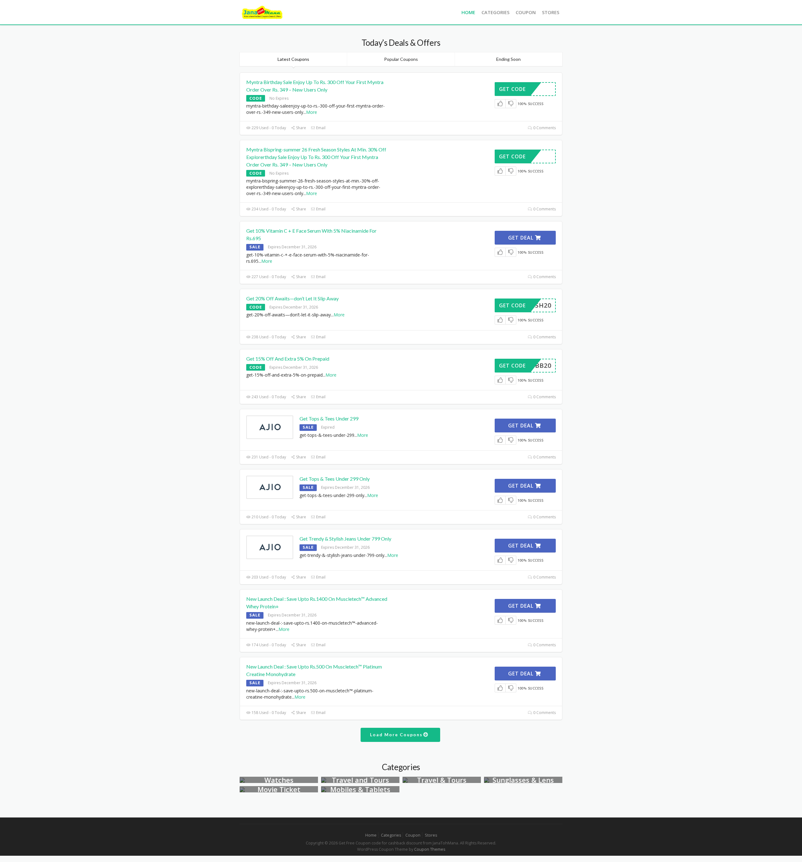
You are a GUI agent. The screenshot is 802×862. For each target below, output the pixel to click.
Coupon (526, 12)
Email (320, 127)
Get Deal (521, 237)
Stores (550, 12)
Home (468, 12)
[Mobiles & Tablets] (323, 789)
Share (300, 127)
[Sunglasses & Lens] (486, 780)
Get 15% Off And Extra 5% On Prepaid (287, 359)
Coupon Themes (429, 849)
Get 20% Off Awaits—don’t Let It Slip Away (292, 298)
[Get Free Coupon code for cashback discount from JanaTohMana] (262, 12)
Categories (495, 12)
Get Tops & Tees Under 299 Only (334, 479)
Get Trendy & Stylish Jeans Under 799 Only (345, 539)
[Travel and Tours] (323, 780)
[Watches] (242, 780)
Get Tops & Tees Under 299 (328, 418)
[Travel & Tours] (405, 780)
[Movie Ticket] (242, 789)
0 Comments (544, 127)
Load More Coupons (397, 734)
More (311, 112)
